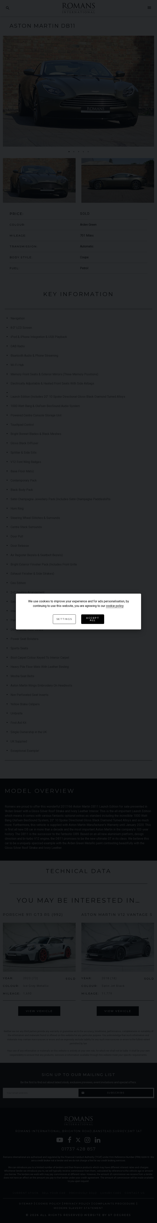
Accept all (92, 619)
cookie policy (114, 606)
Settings (64, 619)
